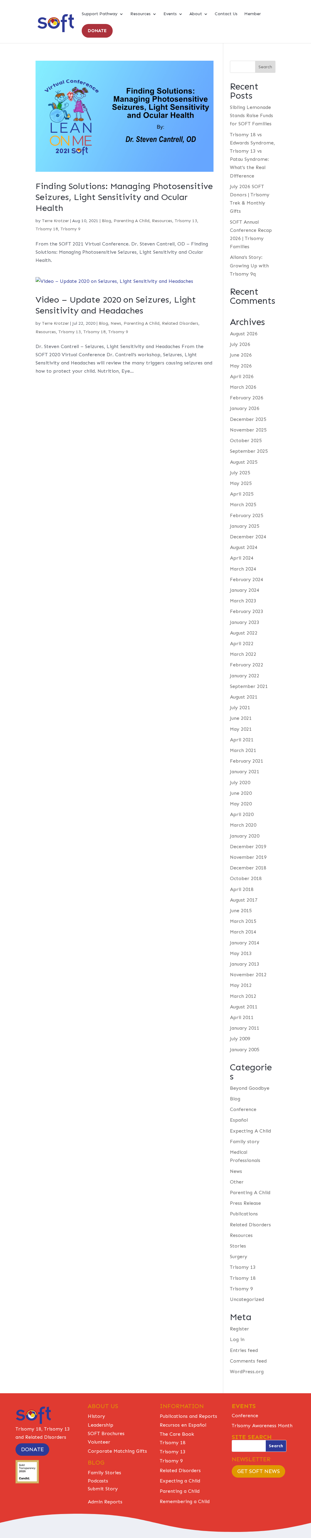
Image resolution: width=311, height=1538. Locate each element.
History (96, 1416)
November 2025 (248, 430)
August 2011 (244, 1007)
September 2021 (249, 686)
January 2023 (244, 622)
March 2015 (243, 921)
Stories (238, 1246)
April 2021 (242, 740)
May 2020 (241, 804)
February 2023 (246, 611)
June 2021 (241, 718)
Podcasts (98, 1481)
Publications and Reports (188, 1416)
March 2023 (243, 601)
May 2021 (241, 729)
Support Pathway (100, 14)
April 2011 (242, 1017)
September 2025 (249, 451)
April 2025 (242, 494)
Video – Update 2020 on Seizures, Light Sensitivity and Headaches (116, 305)
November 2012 (248, 974)
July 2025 (240, 473)
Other (237, 1182)
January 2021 (244, 771)
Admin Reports (105, 1502)
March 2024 (243, 569)
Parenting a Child (180, 1491)
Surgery (238, 1256)
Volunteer (99, 1442)
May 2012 (241, 985)
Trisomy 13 (186, 220)
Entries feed (244, 1350)
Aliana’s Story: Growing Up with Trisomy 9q (249, 265)
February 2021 (246, 761)
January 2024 (244, 590)
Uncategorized (247, 1299)
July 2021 (240, 707)
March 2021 (243, 750)
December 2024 (248, 537)
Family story (244, 1141)
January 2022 (244, 676)
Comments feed (248, 1361)
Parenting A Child (131, 220)
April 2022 (242, 643)
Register (239, 1329)
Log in (237, 1339)
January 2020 (244, 836)
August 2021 (244, 697)
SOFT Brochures (106, 1433)
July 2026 (240, 344)
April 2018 (242, 889)
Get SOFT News (258, 1471)
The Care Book (177, 1434)
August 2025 (244, 462)
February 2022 (246, 665)
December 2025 (248, 419)
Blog (106, 220)
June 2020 (241, 793)
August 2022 (244, 633)
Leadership (100, 1425)
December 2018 (248, 868)
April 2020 (242, 814)
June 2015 (241, 910)
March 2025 (243, 504)
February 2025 (246, 515)
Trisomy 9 (70, 229)
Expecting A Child (250, 1131)
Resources (140, 14)
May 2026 (241, 366)
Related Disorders (180, 323)
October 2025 (246, 440)
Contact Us (226, 14)
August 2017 (244, 900)
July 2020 (240, 782)
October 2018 (246, 878)
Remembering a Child (185, 1501)
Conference (243, 1109)
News (116, 323)
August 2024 (244, 547)
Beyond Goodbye (249, 1088)
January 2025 (244, 526)
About (196, 14)
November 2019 (248, 857)
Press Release (245, 1203)
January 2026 (244, 408)
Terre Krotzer (55, 220)
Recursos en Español (183, 1425)
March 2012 (243, 996)
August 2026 (244, 334)
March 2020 (243, 825)
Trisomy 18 (47, 229)
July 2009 (240, 1039)
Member (252, 14)
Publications (244, 1214)
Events (170, 14)
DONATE (97, 30)
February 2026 (246, 398)
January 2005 (244, 1049)
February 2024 (246, 579)
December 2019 (248, 846)
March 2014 (243, 932)
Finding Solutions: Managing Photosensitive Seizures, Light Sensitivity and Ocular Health (124, 197)
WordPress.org (247, 1371)
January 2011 (244, 1028)
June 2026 (241, 355)
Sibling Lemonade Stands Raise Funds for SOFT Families (251, 115)
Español (239, 1120)
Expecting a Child (180, 1481)
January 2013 (244, 964)
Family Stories (104, 1472)
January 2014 (244, 943)
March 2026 (243, 387)
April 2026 (242, 376)
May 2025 (241, 483)
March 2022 (243, 654)
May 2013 (241, 953)
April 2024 (242, 558)
